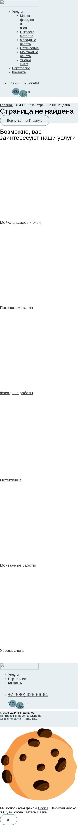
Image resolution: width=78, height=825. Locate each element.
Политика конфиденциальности (21, 715)
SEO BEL (31, 718)
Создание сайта (10, 718)
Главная (6, 105)
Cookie (43, 808)
